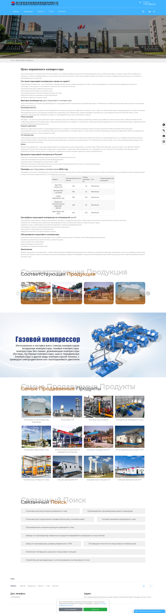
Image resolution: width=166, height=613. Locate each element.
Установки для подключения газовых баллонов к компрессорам (55, 519)
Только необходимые (71, 609)
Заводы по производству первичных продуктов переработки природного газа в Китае (65, 536)
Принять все (95, 609)
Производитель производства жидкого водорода (110, 511)
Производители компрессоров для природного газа (50, 527)
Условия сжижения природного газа (119, 519)
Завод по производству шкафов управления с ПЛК (49, 544)
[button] (148, 293)
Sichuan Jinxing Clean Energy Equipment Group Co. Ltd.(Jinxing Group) (72, 164)
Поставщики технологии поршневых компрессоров (112, 544)
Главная (13, 60)
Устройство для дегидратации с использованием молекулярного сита (58, 560)
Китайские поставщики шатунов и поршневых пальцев (51, 552)
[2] (35, 3)
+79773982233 (15, 597)
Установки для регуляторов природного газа (46, 511)
